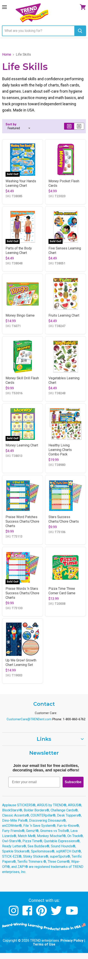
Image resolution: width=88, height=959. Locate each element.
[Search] (80, 31)
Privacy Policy (71, 940)
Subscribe (73, 782)
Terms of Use (44, 944)
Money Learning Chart (22, 445)
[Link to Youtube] (72, 913)
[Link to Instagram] (14, 913)
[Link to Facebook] (27, 913)
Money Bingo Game (20, 315)
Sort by (11, 124)
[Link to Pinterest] (42, 913)
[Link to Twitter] (57, 913)
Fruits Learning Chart (63, 315)
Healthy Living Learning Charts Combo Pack (60, 449)
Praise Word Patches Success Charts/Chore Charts (22, 521)
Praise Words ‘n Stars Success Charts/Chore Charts (22, 593)
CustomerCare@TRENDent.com (29, 719)
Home (6, 54)
